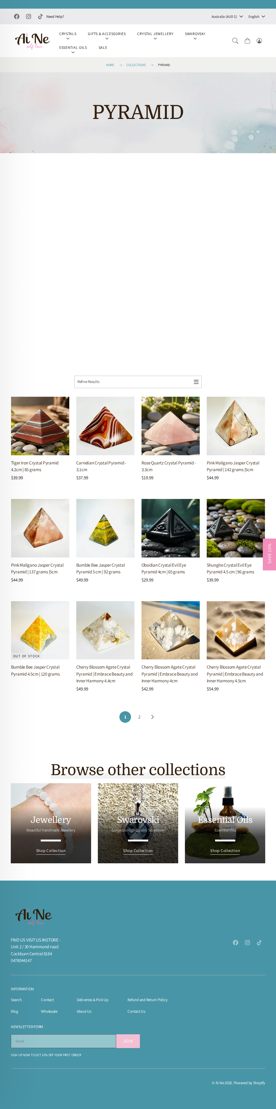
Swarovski (195, 33)
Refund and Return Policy (147, 999)
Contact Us (136, 1011)
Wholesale (49, 1011)
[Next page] (152, 717)
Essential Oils (73, 47)
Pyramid (164, 65)
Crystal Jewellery (155, 33)
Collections (136, 65)
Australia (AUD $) (224, 16)
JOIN (128, 1041)
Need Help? (55, 16)
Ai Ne (220, 1082)
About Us (84, 1011)
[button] (235, 41)
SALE (103, 47)
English (254, 16)
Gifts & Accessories (107, 33)
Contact (47, 999)
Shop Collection (51, 850)
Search (16, 999)
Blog (14, 1011)
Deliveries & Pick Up (92, 999)
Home (110, 65)
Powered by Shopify (249, 1082)
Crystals (68, 33)
